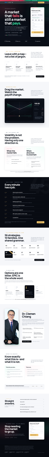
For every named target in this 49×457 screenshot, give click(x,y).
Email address (33, 25)
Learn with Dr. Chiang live (26, 341)
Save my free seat (40, 222)
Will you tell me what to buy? (24, 409)
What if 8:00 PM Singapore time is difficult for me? (28, 411)
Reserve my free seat (37, 32)
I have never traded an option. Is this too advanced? (28, 399)
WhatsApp (37, 28)
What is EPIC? (22, 401)
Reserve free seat (41, 2)
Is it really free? (22, 404)
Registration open (34, 0)
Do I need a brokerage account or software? (27, 406)
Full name (32, 22)
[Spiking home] (9, 2)
